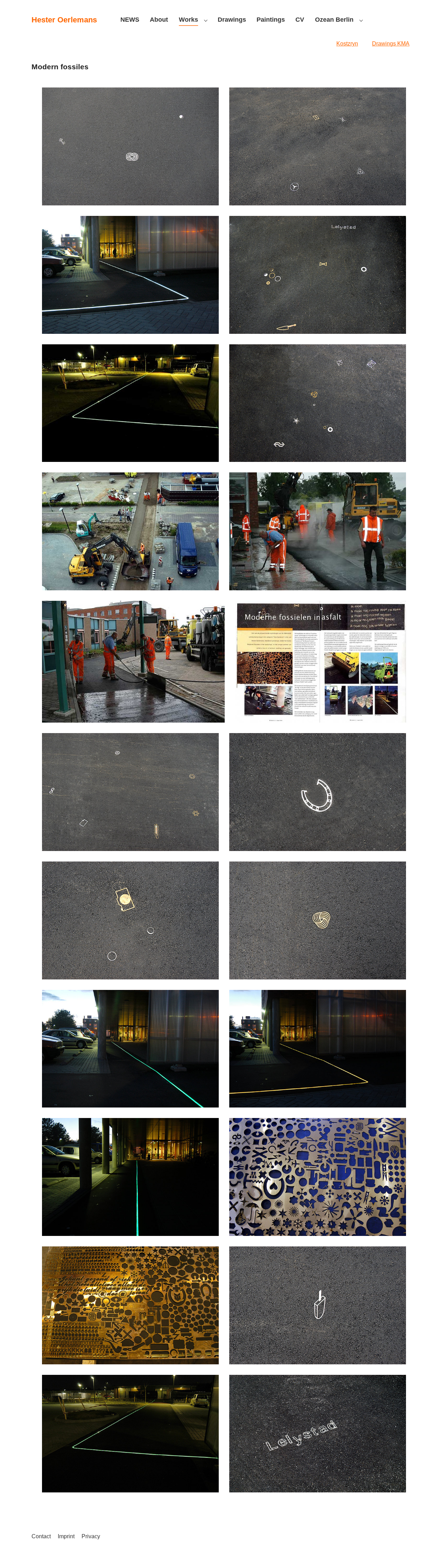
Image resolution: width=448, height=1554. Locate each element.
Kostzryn (347, 44)
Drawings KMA (391, 44)
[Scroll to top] (432, 1538)
